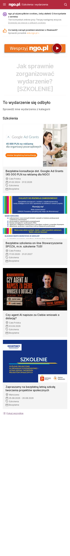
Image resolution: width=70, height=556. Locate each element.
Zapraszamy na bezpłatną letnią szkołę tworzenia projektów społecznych (30, 388)
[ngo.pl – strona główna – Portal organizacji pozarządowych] (14, 5)
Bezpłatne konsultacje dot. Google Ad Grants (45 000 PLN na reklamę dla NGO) (34, 172)
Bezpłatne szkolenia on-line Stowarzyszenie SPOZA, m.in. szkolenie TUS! (34, 244)
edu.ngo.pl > (33, 33)
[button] (4, 4)
